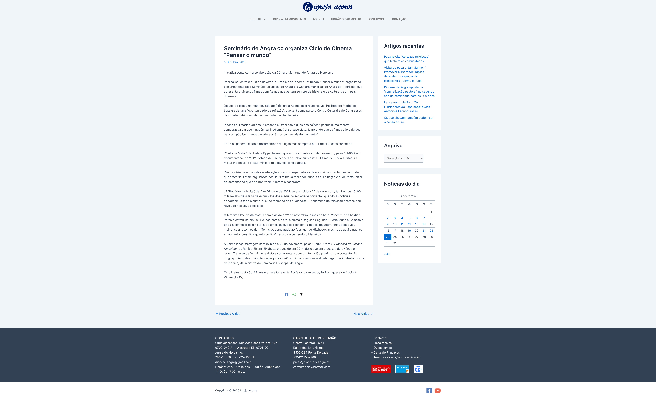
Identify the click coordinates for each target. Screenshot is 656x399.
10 (395, 224)
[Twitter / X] (302, 294)
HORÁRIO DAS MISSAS (346, 19)
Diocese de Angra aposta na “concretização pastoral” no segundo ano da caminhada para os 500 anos (409, 92)
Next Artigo (363, 313)
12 (409, 224)
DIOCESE (256, 19)
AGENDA (318, 19)
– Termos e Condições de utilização (395, 357)
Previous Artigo (228, 313)
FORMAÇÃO (398, 19)
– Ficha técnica (381, 343)
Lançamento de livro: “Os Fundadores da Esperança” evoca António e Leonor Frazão (407, 107)
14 (424, 224)
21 (424, 230)
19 (409, 230)
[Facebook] (286, 294)
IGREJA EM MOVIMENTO (289, 19)
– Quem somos (381, 347)
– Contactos (379, 338)
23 (388, 237)
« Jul (387, 254)
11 (402, 224)
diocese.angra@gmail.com (233, 362)
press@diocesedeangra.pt (311, 362)
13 (416, 224)
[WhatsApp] (294, 294)
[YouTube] (437, 390)
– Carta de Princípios (385, 352)
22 (431, 230)
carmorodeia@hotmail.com (311, 367)
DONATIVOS (376, 19)
